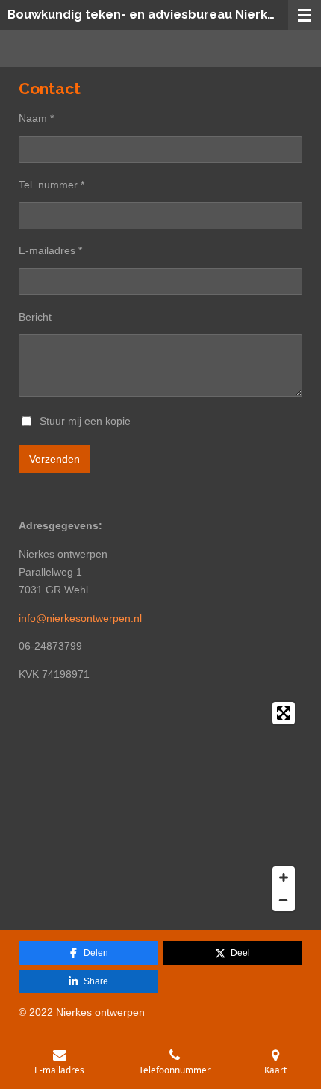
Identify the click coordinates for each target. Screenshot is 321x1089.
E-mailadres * (50, 250)
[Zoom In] (283, 877)
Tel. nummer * (51, 185)
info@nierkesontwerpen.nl (80, 618)
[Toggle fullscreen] (283, 713)
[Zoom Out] (283, 900)
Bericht (35, 317)
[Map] (160, 806)
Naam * (36, 118)
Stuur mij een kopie (85, 420)
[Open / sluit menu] (304, 15)
